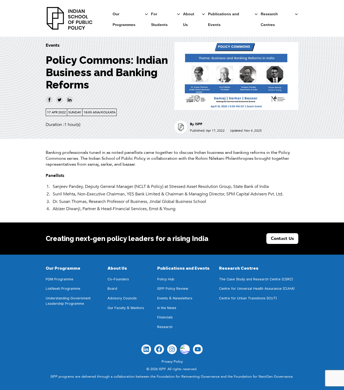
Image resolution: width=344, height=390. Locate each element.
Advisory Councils (122, 298)
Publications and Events (223, 15)
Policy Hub (165, 279)
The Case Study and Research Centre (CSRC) (256, 279)
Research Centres (269, 15)
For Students (159, 15)
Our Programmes (124, 15)
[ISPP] (70, 18)
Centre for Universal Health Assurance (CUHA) (257, 289)
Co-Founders (118, 279)
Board (112, 289)
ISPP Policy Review (173, 289)
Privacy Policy (172, 361)
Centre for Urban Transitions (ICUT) (248, 298)
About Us (188, 15)
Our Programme (63, 268)
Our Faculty (117, 308)
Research (165, 327)
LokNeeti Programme (63, 289)
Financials (165, 317)
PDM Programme (59, 279)
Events (52, 45)
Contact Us (282, 239)
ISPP (198, 124)
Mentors (137, 308)
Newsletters (182, 298)
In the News (166, 308)
